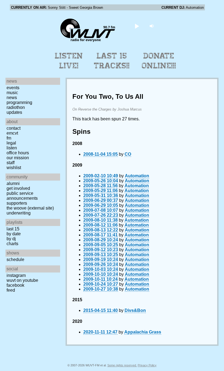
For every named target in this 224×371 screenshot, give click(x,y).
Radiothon (16, 107)
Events (13, 87)
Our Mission (18, 157)
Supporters (17, 203)
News (12, 97)
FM (9, 138)
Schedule (15, 259)
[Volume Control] (152, 26)
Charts (12, 243)
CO (128, 154)
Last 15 (13, 229)
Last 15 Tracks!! (112, 61)
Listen (12, 148)
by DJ (11, 238)
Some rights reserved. (122, 365)
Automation (137, 175)
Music (12, 92)
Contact (13, 128)
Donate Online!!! (159, 61)
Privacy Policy (147, 365)
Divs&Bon (135, 310)
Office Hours (18, 152)
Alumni (13, 183)
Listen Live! (69, 61)
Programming (19, 102)
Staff (10, 162)
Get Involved (18, 188)
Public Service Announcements (22, 196)
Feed (11, 290)
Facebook (15, 285)
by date (14, 233)
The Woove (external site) (30, 208)
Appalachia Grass (142, 332)
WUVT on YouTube (22, 280)
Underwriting (19, 213)
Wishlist (14, 167)
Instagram (16, 275)
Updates (14, 112)
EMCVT (12, 133)
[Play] (137, 26)
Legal (11, 143)
